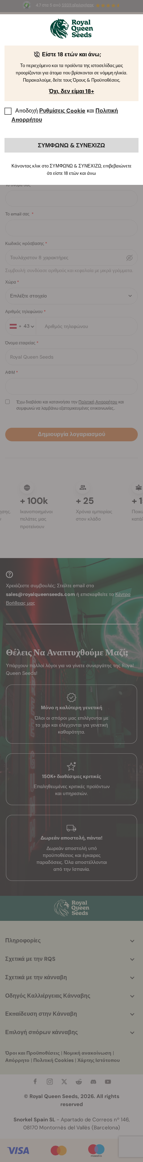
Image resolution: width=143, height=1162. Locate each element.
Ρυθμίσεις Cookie (62, 110)
